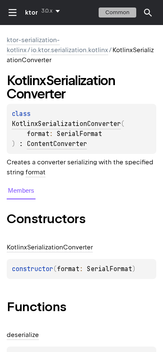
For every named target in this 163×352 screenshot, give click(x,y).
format (35, 172)
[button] (148, 12)
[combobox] (52, 10)
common (117, 12)
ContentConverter (57, 144)
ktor (31, 12)
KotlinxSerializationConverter (66, 124)
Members (21, 190)
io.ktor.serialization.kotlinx (69, 50)
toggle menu (12, 12)
